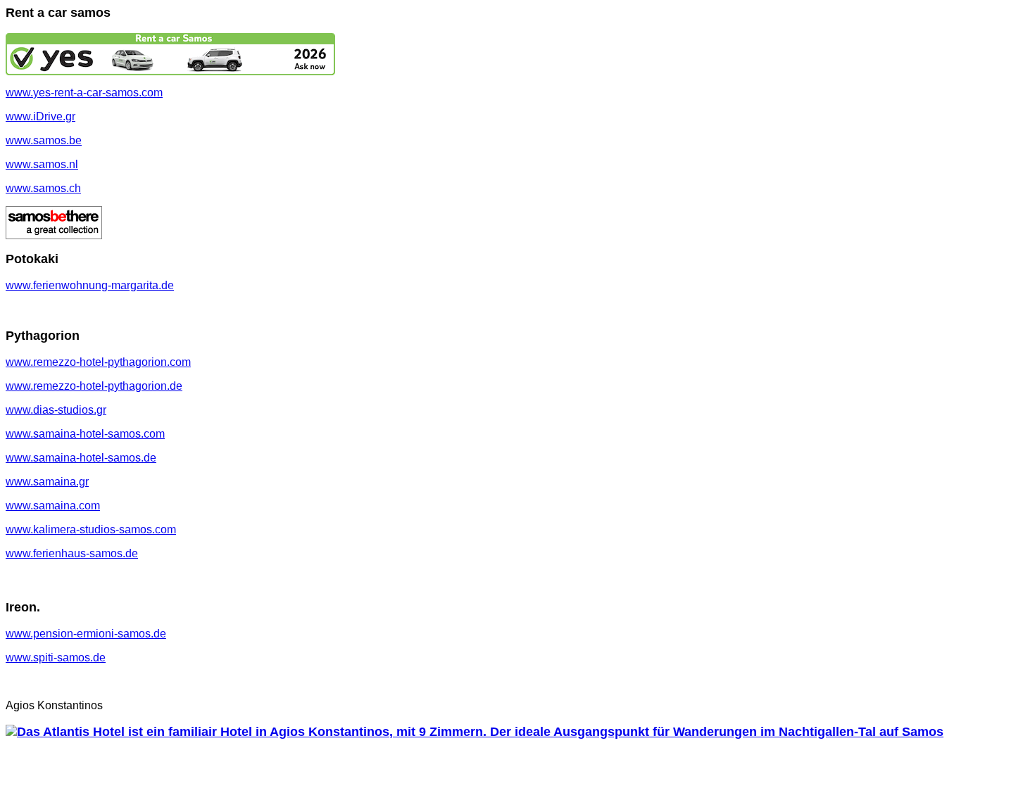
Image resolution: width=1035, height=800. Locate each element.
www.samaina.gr (47, 482)
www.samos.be (44, 140)
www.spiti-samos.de (56, 658)
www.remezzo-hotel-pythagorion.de (94, 386)
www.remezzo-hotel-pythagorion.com (98, 362)
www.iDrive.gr (40, 116)
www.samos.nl (42, 164)
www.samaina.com (53, 506)
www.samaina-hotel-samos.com (85, 434)
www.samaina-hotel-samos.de (81, 458)
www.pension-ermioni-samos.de (86, 634)
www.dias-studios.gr (56, 410)
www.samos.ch (43, 188)
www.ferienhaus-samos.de (72, 553)
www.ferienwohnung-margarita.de (90, 285)
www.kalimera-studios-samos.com (91, 529)
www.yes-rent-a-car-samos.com (84, 93)
